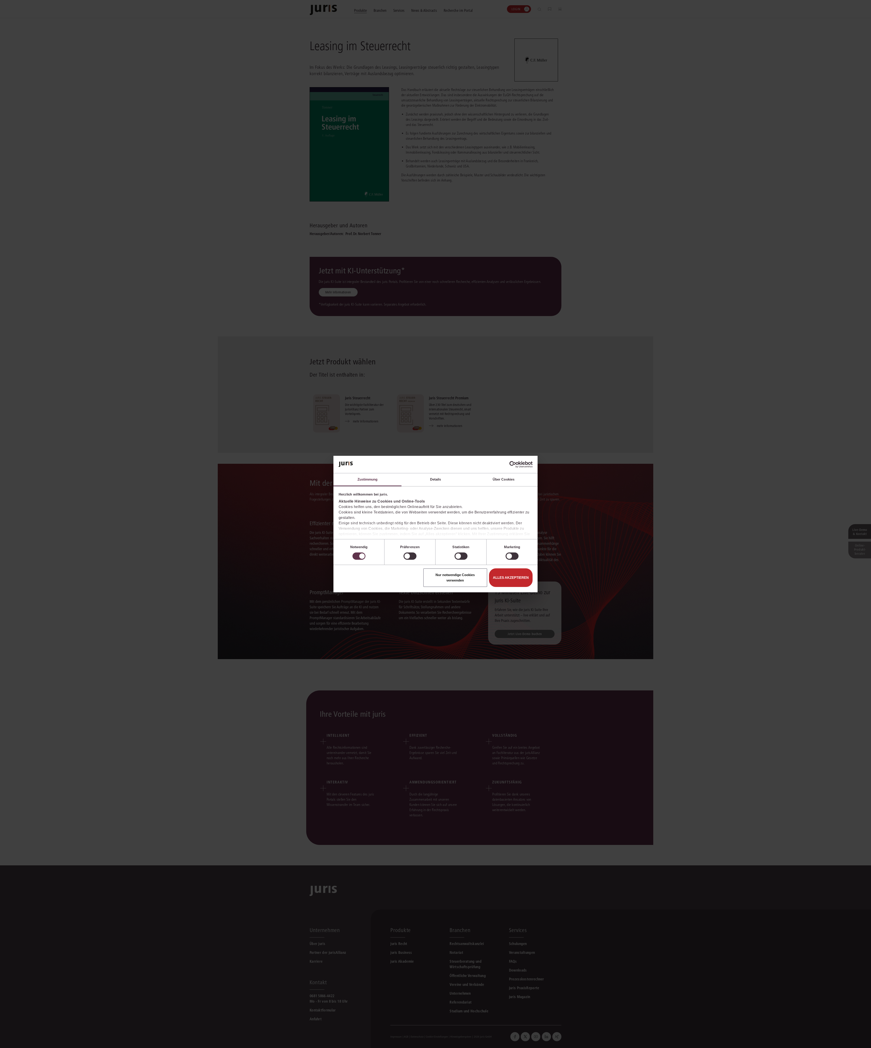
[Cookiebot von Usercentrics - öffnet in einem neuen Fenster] (513, 464)
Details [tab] (435, 479)
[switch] (410, 556)
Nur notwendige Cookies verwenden (455, 577)
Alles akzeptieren (511, 577)
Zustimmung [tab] (367, 479)
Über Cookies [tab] (503, 479)
